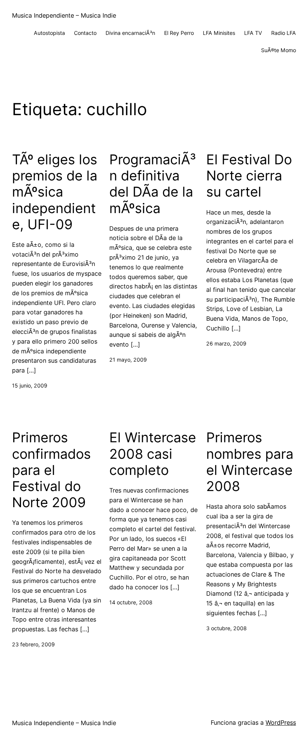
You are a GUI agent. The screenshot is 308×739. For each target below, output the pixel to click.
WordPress (281, 722)
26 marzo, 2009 (226, 343)
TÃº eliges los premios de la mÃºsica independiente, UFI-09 (54, 192)
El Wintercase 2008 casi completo (152, 454)
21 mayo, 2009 (128, 359)
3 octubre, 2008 (226, 628)
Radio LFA (283, 33)
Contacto (85, 33)
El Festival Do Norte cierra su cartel (249, 176)
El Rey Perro (179, 33)
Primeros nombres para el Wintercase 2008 (249, 462)
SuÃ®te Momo (278, 50)
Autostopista (49, 33)
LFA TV (253, 33)
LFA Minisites (219, 33)
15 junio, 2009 (29, 385)
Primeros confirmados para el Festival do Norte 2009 (51, 470)
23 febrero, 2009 (33, 644)
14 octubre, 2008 (130, 602)
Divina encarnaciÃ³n (130, 33)
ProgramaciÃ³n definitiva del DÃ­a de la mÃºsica (152, 184)
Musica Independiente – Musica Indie (64, 15)
